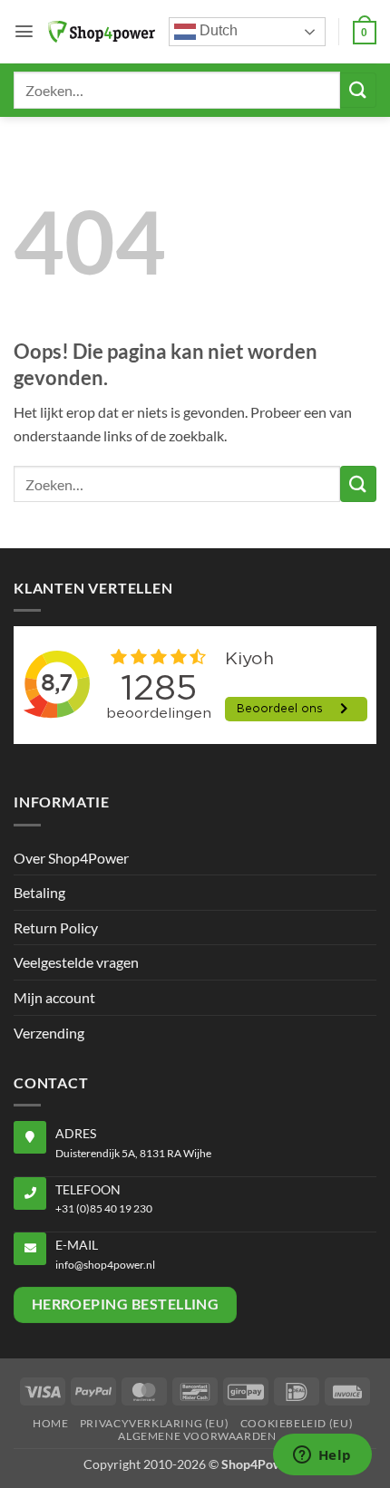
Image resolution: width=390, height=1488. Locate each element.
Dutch (217, 30)
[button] (24, 31)
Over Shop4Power (71, 857)
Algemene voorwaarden (197, 1436)
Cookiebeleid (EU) (296, 1423)
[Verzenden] (358, 90)
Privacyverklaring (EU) (154, 1423)
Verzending (49, 1032)
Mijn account (54, 997)
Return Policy (56, 927)
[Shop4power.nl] (101, 32)
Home (50, 1423)
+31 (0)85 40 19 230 (103, 1208)
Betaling (39, 892)
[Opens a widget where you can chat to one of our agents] (322, 1456)
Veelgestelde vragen (76, 962)
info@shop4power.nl (105, 1264)
